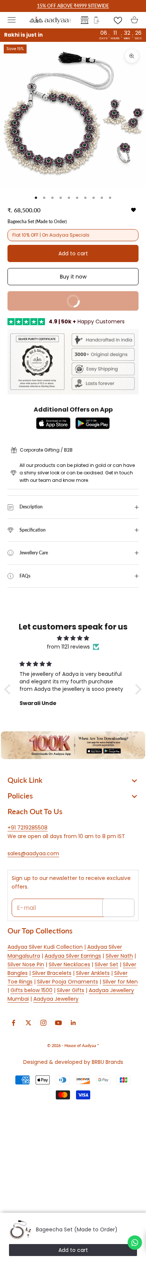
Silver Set (106, 964)
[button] (9, 689)
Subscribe (118, 907)
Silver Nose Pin (25, 964)
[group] (73, 745)
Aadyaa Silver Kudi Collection (45, 947)
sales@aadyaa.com (33, 853)
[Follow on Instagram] (43, 1022)
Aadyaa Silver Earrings (73, 956)
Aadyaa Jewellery (56, 999)
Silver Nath (119, 956)
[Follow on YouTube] (58, 1022)
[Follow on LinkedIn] (73, 1022)
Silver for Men (120, 981)
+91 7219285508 (27, 827)
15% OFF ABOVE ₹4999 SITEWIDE (73, 6)
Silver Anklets (93, 973)
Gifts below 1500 (31, 990)
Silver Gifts (70, 990)
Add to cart (73, 253)
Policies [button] (20, 795)
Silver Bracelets (52, 973)
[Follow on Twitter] (28, 1022)
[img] (73, 638)
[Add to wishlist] (133, 210)
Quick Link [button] (24, 779)
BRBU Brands (107, 1062)
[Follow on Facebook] (13, 1022)
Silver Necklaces (69, 964)
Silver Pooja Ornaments (67, 981)
